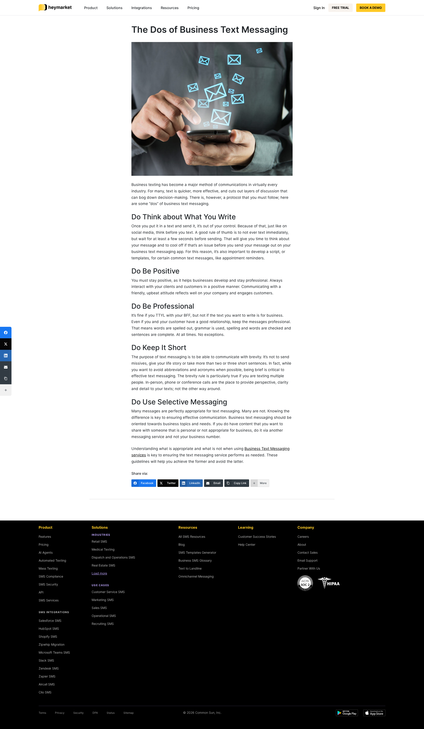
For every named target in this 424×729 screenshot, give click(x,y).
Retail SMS (99, 541)
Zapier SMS (47, 676)
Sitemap (128, 712)
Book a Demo (371, 8)
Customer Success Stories (257, 536)
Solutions (114, 8)
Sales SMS (99, 608)
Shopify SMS (48, 636)
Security (78, 712)
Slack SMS (46, 660)
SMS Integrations (54, 612)
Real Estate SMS (103, 565)
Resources (170, 8)
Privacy (59, 712)
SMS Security (48, 584)
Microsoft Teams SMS (54, 652)
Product (91, 8)
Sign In (319, 8)
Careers (303, 536)
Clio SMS (45, 692)
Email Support (307, 560)
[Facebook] (5, 332)
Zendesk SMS (49, 668)
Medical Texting (103, 549)
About (301, 544)
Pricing (193, 8)
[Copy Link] (5, 378)
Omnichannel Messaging (196, 576)
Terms (42, 712)
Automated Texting (52, 560)
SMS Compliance (51, 576)
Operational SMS (104, 616)
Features (45, 536)
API (41, 592)
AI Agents (46, 552)
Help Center (246, 544)
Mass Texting (48, 568)
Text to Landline (190, 568)
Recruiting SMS (103, 624)
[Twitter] (5, 344)
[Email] (5, 367)
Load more (99, 573)
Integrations (141, 8)
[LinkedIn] (5, 355)
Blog (181, 544)
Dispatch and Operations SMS (113, 557)
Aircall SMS (47, 684)
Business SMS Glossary (195, 560)
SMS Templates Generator (197, 552)
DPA (95, 712)
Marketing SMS (103, 600)
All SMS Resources (191, 536)
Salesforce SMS (50, 620)
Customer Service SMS (108, 592)
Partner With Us (308, 568)
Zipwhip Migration (51, 644)
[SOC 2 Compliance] (319, 583)
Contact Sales (307, 552)
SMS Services (49, 600)
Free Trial (340, 8)
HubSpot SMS (49, 628)
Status (111, 712)
